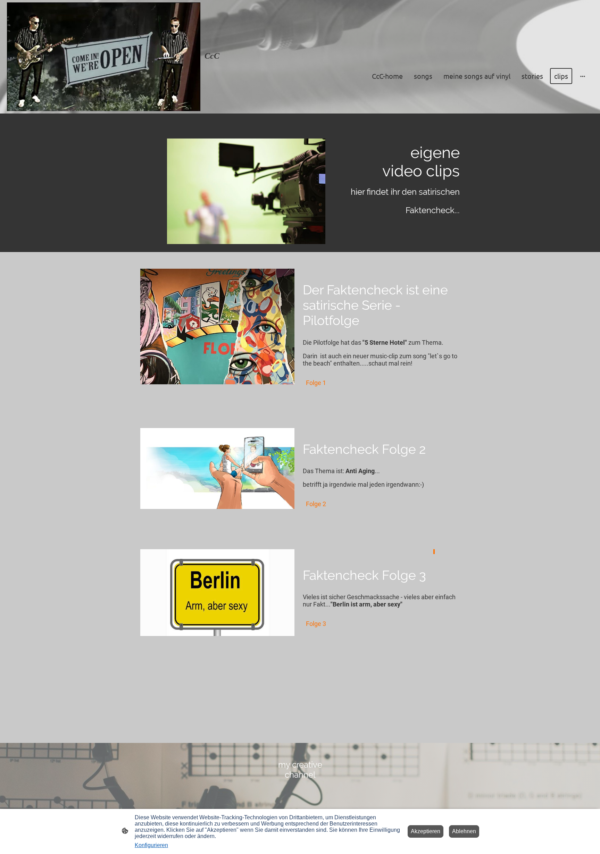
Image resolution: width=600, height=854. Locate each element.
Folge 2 (316, 504)
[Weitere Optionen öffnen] (582, 76)
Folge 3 (316, 623)
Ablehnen (464, 831)
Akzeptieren (425, 831)
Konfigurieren (151, 845)
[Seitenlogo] (103, 56)
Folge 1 (316, 382)
